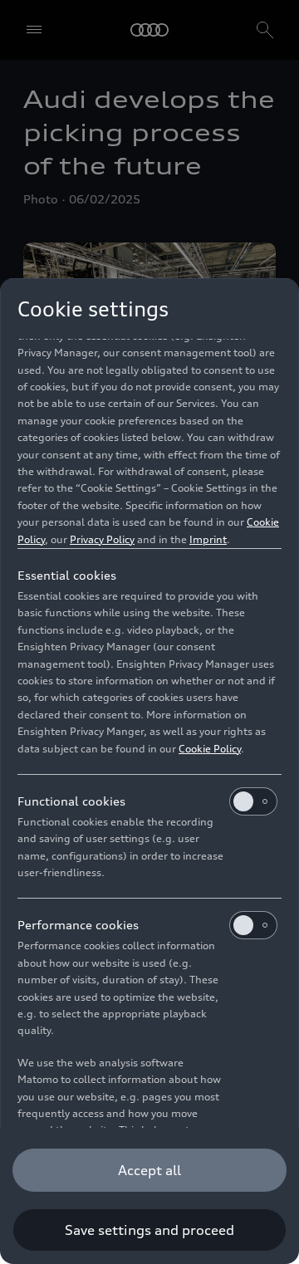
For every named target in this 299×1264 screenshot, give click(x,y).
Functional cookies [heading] (71, 801)
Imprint (208, 539)
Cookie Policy (210, 748)
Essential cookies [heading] (66, 575)
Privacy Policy (102, 539)
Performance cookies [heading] (78, 925)
